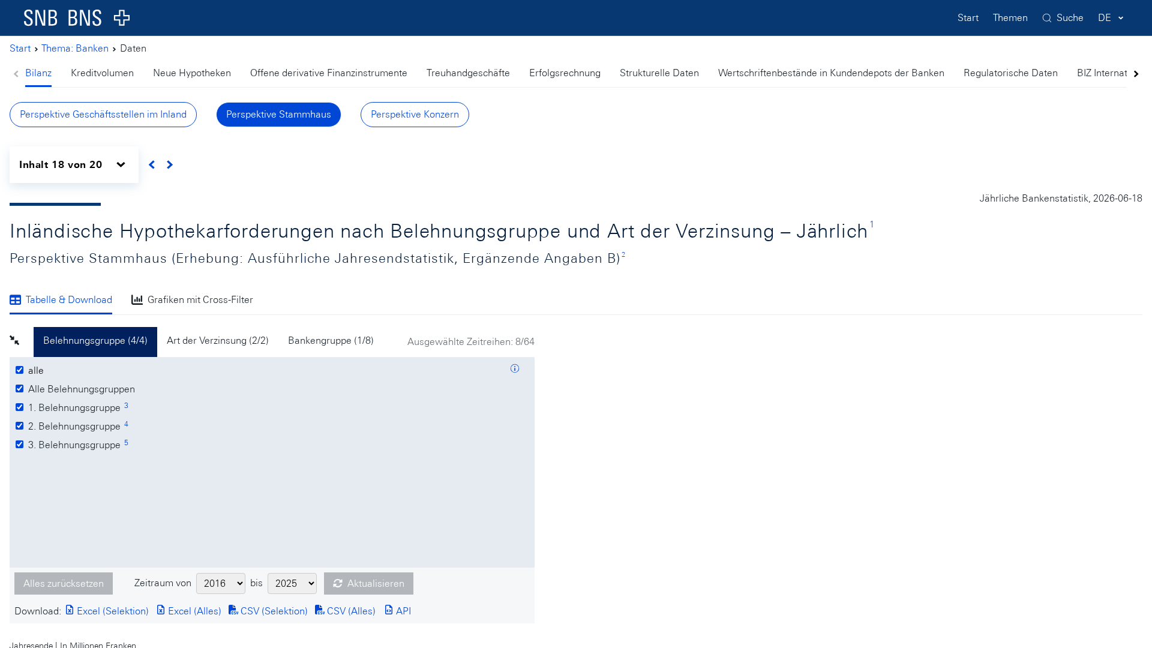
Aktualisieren (375, 583)
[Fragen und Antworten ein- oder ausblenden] (515, 370)
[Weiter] (169, 164)
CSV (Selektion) (273, 611)
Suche (1070, 17)
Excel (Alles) (193, 611)
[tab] (43, 74)
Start (968, 17)
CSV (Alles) (350, 611)
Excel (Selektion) (111, 611)
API (402, 611)
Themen (1010, 17)
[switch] (74, 164)
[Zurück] (152, 164)
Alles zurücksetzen (63, 583)
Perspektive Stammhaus (278, 114)
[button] (22, 342)
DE (1104, 17)
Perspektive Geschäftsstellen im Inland (103, 114)
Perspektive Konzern (415, 114)
